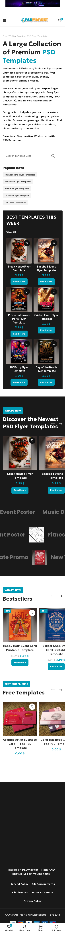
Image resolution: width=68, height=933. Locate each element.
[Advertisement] (34, 823)
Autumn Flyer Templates (17, 188)
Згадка (55, 914)
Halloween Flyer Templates (18, 181)
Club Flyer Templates (15, 202)
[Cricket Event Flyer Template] (46, 299)
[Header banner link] (32, 3)
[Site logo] (34, 20)
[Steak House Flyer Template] (19, 251)
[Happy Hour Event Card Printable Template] (20, 625)
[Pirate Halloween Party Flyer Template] (19, 299)
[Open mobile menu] (4, 20)
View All (11, 232)
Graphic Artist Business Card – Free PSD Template (20, 744)
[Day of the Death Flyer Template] (46, 351)
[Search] (53, 156)
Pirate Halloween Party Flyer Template (19, 319)
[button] (53, 423)
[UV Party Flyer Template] (19, 351)
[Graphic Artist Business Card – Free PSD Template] (20, 719)
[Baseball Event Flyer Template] (46, 251)
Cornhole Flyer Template (17, 195)
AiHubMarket (37, 914)
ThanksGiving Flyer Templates (20, 175)
